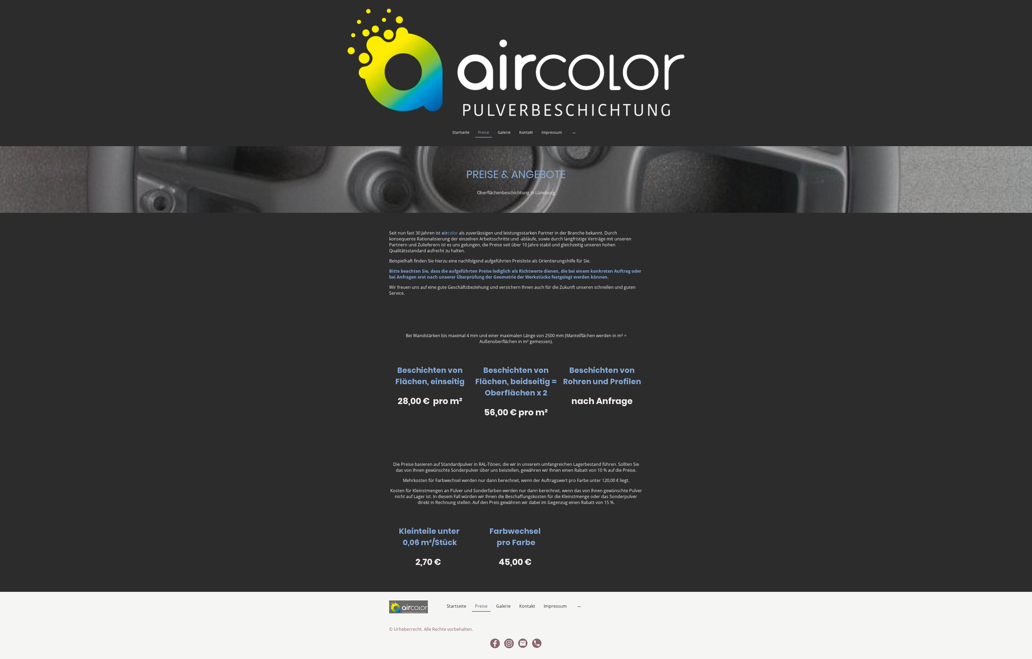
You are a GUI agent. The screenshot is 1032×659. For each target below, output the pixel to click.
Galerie (504, 132)
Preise (483, 132)
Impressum (552, 132)
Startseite (461, 132)
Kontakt (526, 132)
